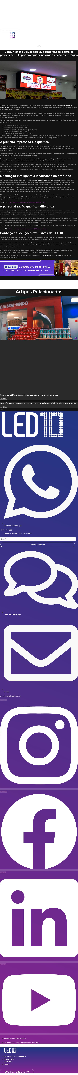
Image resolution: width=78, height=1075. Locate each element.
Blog (6, 1064)
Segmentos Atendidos (15, 1057)
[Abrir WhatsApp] (73, 1070)
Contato (8, 1062)
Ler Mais (3, 399)
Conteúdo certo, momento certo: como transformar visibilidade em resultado (38, 403)
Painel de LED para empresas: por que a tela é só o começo (29, 395)
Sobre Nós (9, 1059)
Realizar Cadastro (38, 545)
